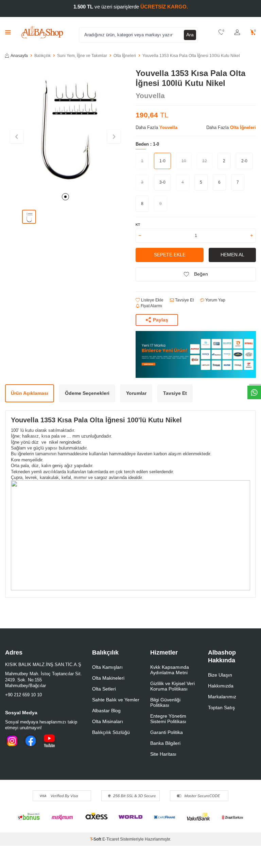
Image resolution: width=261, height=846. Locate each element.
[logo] (42, 32)
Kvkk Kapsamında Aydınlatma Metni (169, 669)
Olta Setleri (104, 689)
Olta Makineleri (108, 678)
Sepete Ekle (170, 254)
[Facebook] (30, 741)
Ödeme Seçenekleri (87, 393)
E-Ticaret (110, 839)
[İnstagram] (12, 741)
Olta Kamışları (107, 667)
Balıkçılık (42, 55)
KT (138, 224)
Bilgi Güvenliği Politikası (165, 702)
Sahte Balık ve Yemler (115, 699)
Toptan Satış (221, 707)
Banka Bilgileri (165, 743)
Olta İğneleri (125, 55)
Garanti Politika (166, 732)
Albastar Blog (106, 710)
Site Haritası (163, 754)
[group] (65, 129)
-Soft (96, 839)
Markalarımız (222, 696)
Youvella (150, 95)
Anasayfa (19, 55)
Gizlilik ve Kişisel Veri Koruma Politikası (172, 686)
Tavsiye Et (184, 300)
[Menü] (8, 32)
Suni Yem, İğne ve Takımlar (82, 55)
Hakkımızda (220, 685)
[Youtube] (49, 741)
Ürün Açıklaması (29, 393)
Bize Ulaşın (220, 675)
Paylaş (160, 320)
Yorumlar (136, 393)
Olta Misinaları (107, 721)
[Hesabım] (237, 32)
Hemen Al (232, 254)
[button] (65, 197)
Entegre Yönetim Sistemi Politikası (168, 718)
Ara (190, 34)
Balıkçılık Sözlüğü (111, 732)
